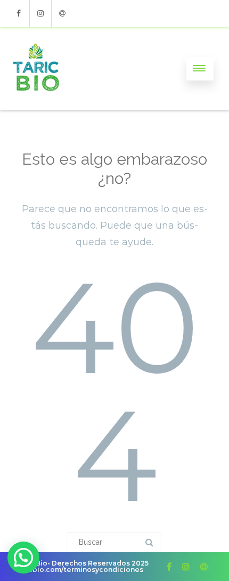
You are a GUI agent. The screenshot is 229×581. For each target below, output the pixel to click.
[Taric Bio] (36, 106)
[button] (23, 558)
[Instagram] (40, 13)
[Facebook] (18, 13)
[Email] (62, 13)
